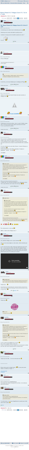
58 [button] (24, 18)
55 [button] (20, 18)
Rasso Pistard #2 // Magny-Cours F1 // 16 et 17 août (13, 13)
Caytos (4, 132)
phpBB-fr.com (16, 446)
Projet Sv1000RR (14, 113)
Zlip (4, 351)
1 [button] (11, 18)
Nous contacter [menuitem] (15, 443)
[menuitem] (3, 1)
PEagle (5, 20)
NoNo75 (6, 88)
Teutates (7, 271)
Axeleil (6, 66)
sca (3, 51)
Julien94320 (6, 317)
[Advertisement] (14, 8)
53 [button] (16, 18)
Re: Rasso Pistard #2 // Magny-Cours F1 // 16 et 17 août (14, 26)
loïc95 (4, 293)
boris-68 (4, 233)
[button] (8, 18)
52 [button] (14, 18)
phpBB (11, 445)
